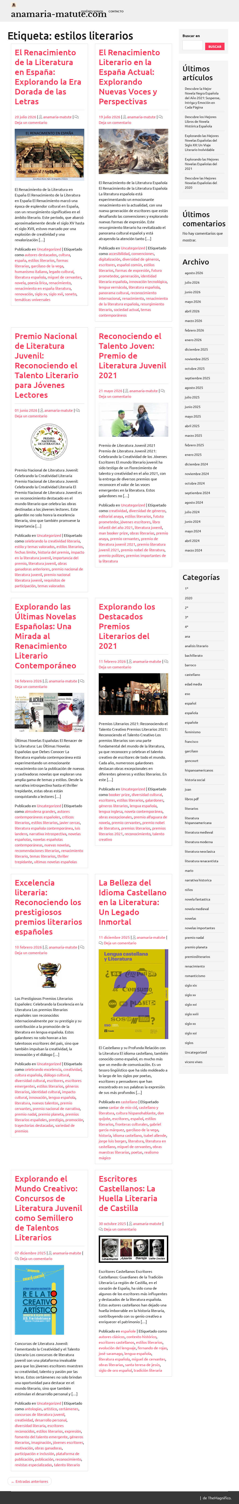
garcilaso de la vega (47, 265)
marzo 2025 (193, 435)
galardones (154, 800)
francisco (191, 741)
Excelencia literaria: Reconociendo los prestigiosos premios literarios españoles (48, 906)
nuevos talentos (45, 1102)
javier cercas (70, 822)
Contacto (116, 11)
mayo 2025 (193, 416)
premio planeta (50, 1114)
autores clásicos (112, 1336)
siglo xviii (192, 1014)
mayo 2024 (193, 531)
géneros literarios (113, 805)
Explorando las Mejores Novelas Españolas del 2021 (202, 164)
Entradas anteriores (32, 1481)
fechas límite (25, 552)
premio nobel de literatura (143, 549)
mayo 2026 (193, 301)
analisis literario (196, 646)
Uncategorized (49, 249)
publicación (44, 1459)
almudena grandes (40, 811)
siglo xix (191, 985)
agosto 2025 (194, 387)
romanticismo (195, 976)
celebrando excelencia (43, 1069)
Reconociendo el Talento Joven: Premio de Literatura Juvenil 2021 (132, 355)
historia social (195, 780)
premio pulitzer (111, 555)
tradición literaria (148, 1370)
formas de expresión (132, 270)
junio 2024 (192, 521)
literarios (191, 808)
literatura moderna (199, 842)
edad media (193, 684)
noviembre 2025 (197, 359)
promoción (74, 1119)
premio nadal (25, 1114)
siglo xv (41, 293)
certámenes (68, 1408)
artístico (50, 1408)
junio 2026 (192, 292)
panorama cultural (114, 292)
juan (188, 789)
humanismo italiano (31, 271)
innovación (38, 1097)
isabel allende (155, 1135)
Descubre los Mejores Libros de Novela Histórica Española (200, 121)
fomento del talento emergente (41, 1436)
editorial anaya (111, 516)
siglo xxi (191, 1033)
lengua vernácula (113, 287)
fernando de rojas (152, 1347)
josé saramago (111, 1353)
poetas (136, 1152)
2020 (188, 598)
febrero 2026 (194, 330)
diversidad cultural (147, 794)
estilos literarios (41, 260)
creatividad (118, 510)
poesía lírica (37, 282)
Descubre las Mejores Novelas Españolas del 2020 (201, 182)
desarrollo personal (51, 1419)
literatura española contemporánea (44, 828)
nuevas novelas (57, 844)
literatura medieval (199, 832)
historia (105, 1135)
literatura (22, 1102)
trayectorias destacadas (34, 1125)
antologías (33, 1408)
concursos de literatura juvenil (39, 1414)
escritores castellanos (116, 1342)
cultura (64, 254)
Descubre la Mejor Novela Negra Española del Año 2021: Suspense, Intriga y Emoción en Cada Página (202, 97)
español (136, 1118)
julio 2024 (192, 512)
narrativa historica (198, 880)
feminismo (192, 732)
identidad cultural (45, 1091)
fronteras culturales (131, 1124)
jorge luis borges (112, 1140)
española (191, 713)
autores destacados (41, 254)
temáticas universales (32, 299)
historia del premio (53, 552)
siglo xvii (56, 293)
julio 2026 (192, 282)
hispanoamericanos (199, 770)
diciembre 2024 (196, 464)
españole (128, 1331)
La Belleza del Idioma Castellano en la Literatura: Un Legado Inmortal (133, 902)
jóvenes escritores (135, 521)
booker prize (119, 794)
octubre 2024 (195, 483)
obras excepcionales (115, 816)
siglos (189, 1042)
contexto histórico (141, 1336)
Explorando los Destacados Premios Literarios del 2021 (127, 626)
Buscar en (191, 35)
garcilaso (191, 751)
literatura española (30, 277)
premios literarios (135, 828)
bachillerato (194, 655)
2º (186, 607)
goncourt (191, 760)
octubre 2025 (195, 368)
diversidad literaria (30, 1425)
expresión (73, 1431)
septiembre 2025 (197, 378)
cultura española (28, 1074)
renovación (24, 293)
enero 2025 (193, 454)
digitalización (109, 259)
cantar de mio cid (123, 1107)
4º (186, 627)
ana (187, 636)
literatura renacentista (201, 861)
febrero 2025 (194, 445)
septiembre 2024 (197, 493)
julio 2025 (192, 397)
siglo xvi (191, 1004)
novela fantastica (197, 899)
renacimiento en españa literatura (43, 288)
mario (189, 870)
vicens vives (193, 1062)
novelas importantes (200, 928)
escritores (107, 264)
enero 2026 (193, 340)
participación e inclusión (34, 1453)
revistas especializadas (33, 1464)
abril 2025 (192, 426)
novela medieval (197, 909)
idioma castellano (127, 1135)
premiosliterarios (197, 956)
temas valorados (51, 585)
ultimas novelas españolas (55, 861)
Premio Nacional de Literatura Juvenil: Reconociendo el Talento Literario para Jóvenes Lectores (47, 365)
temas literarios (43, 856)
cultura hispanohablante (136, 1112)
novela (20, 282)
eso (187, 693)
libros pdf (192, 799)
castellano (129, 1101)
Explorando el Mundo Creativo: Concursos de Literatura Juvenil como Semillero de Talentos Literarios (48, 1207)
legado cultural (61, 271)
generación (129, 275)
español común (129, 264)
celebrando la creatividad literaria (52, 540)
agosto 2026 (194, 273)
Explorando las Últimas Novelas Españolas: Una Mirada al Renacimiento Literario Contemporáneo (45, 635)
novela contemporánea (143, 811)
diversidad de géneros (140, 259)
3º (186, 617)
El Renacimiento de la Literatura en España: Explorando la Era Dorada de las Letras (48, 76)
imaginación (41, 1442)
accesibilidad (119, 253)
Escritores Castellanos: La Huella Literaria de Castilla (128, 1193)
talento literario (67, 1464)
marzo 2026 (193, 320)
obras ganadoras (48, 1447)
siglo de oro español (115, 1370)
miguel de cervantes (64, 277)
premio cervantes (124, 538)
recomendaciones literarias (37, 850)
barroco (190, 665)
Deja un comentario (31, 122)
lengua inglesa (111, 811)
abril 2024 (192, 540)
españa (20, 260)
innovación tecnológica (148, 281)
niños (189, 889)
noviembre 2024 (197, 473)
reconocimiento (138, 833)
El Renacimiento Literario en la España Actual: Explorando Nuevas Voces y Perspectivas (129, 76)
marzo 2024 (193, 550)
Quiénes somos (92, 11)
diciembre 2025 (196, 349)
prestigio (56, 1119)
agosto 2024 (194, 502)
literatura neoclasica (200, 851)
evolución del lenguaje (117, 1347)
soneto (70, 293)
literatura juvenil (42, 563)
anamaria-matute (57, 116)
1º (186, 588)
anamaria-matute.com (59, 14)
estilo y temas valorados (35, 546)
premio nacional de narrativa (56, 1108)
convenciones (142, 253)
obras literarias (142, 532)
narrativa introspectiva (47, 833)
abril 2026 (192, 311)
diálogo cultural (56, 1074)
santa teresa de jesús (142, 1364)
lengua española (143, 805)
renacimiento (60, 282)
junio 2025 (192, 407)
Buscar (214, 46)
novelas (190, 918)
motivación (24, 1447)
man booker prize (113, 532)
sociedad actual (126, 309)
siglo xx (190, 1023)
